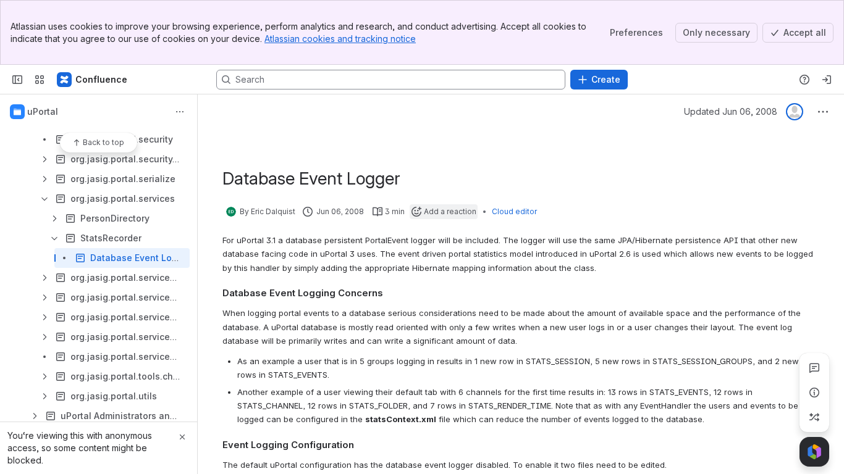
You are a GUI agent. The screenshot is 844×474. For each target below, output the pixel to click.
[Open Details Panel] (814, 392)
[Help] (804, 79)
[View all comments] (814, 368)
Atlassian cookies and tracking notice (340, 38)
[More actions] (179, 111)
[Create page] (814, 417)
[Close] (182, 437)
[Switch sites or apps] (39, 79)
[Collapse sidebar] (17, 79)
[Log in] (827, 79)
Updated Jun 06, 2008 (730, 111)
